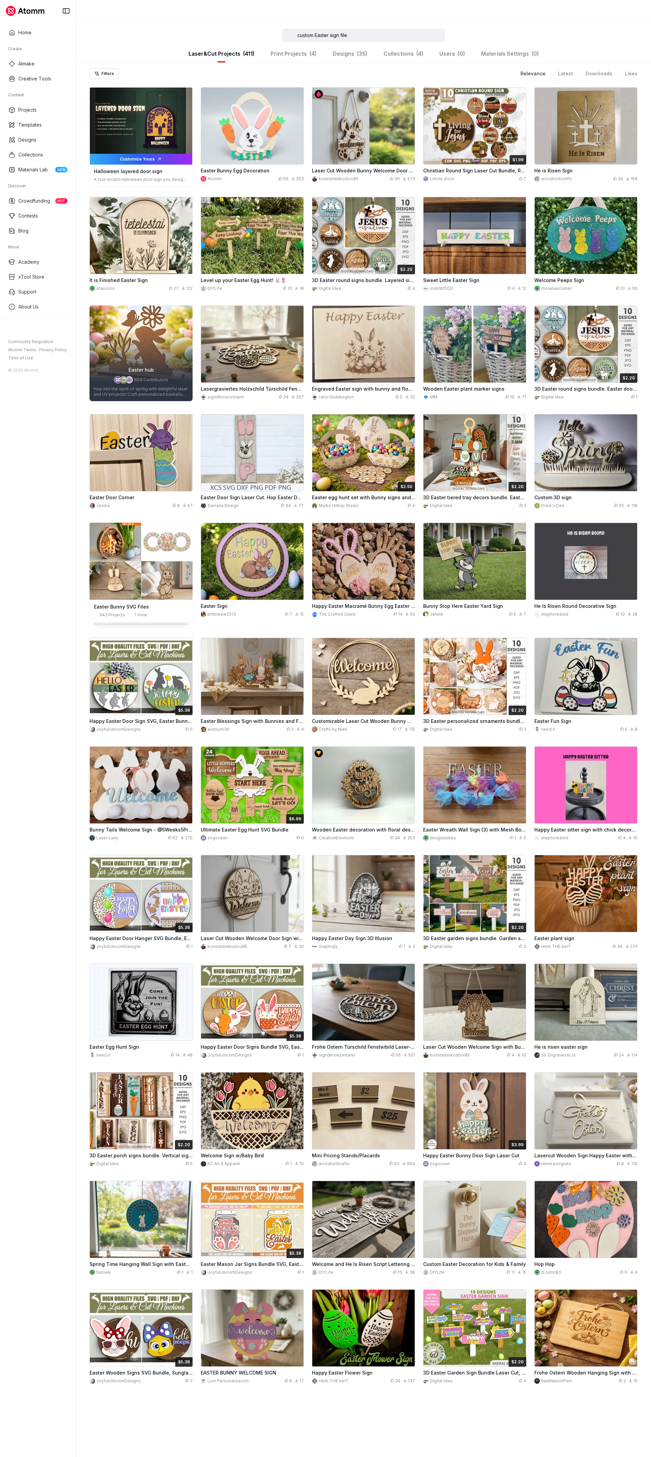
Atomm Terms (22, 349)
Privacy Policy (53, 349)
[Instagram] (22, 328)
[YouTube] (33, 328)
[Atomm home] (24, 11)
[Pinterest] (44, 328)
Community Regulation (30, 341)
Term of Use (20, 357)
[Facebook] (11, 328)
